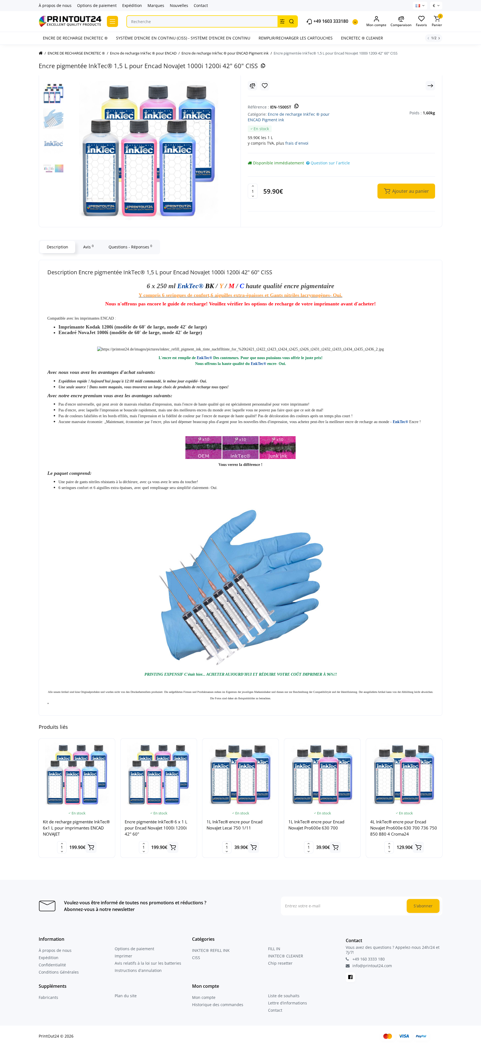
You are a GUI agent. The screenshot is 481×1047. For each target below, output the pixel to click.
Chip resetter (280, 963)
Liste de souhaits (284, 995)
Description (57, 247)
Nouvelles (179, 5)
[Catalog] (112, 21)
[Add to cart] (91, 847)
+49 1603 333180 (330, 21)
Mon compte (203, 997)
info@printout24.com (371, 965)
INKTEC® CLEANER (285, 956)
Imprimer (123, 956)
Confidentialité (52, 964)
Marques (156, 5)
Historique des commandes (217, 1004)
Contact (201, 5)
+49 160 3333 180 (368, 959)
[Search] (291, 21)
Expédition (132, 5)
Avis (88, 247)
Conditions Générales (59, 972)
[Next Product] (430, 85)
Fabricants (48, 997)
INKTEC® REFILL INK (211, 950)
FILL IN (274, 948)
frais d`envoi (296, 143)
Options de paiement (97, 5)
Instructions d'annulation (138, 970)
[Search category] (282, 21)
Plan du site (126, 995)
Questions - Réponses (130, 247)
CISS (196, 957)
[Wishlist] (264, 85)
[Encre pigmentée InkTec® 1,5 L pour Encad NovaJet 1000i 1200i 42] (148, 150)
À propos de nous (55, 5)
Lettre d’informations (287, 1003)
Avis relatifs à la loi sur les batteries (148, 963)
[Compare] (252, 85)
